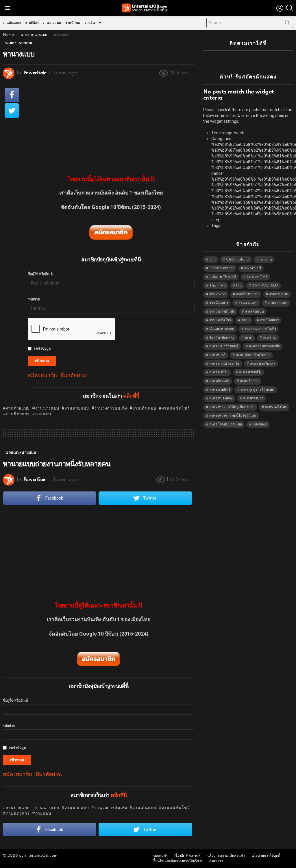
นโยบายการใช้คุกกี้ (265, 856)
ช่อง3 (245, 320)
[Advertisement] (111, 123)
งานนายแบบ (77, 408)
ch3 (212, 259)
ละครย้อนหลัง (219, 381)
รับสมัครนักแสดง (221, 338)
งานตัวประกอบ (247, 294)
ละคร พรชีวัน (219, 372)
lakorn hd (252, 268)
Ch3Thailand (237, 259)
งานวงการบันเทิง (111, 408)
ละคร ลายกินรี (219, 390)
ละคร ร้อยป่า (249, 381)
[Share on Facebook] (12, 95)
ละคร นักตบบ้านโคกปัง (253, 355)
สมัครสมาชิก (42, 375)
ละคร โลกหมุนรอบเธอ (225, 424)
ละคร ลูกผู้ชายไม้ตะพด (257, 390)
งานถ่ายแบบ (52, 23)
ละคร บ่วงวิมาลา (262, 364)
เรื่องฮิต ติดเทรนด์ (187, 856)
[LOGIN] (279, 8)
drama (266, 259)
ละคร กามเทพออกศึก (264, 346)
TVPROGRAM (265, 285)
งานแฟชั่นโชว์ (176, 408)
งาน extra (217, 294)
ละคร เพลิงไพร (276, 407)
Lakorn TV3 (257, 277)
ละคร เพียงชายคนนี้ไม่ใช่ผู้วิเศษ (232, 416)
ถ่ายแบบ (43, 414)
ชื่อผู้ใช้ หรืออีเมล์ (40, 274)
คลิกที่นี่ (131, 396)
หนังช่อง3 (259, 424)
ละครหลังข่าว (253, 398)
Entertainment (221, 268)
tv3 (239, 285)
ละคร (249, 338)
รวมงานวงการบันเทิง (260, 329)
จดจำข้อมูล (42, 348)
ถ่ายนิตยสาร (18, 414)
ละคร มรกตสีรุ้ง (250, 372)
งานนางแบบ (47, 408)
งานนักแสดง (12, 23)
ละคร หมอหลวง (221, 398)
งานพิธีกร (31, 23)
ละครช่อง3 (217, 355)
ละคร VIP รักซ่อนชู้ (223, 346)
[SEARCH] (289, 8)
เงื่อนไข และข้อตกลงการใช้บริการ (177, 861)
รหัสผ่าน (34, 299)
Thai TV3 (217, 285)
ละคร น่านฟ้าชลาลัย (224, 364)
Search (287, 24)
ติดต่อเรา (216, 861)
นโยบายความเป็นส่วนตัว (226, 856)
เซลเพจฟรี (160, 856)
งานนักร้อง (72, 23)
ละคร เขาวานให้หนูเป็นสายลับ (232, 407)
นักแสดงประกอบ (221, 329)
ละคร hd (269, 338)
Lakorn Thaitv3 (222, 277)
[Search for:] (249, 23)
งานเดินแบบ (144, 408)
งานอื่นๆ (90, 23)
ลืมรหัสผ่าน (73, 375)
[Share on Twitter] (12, 110)
